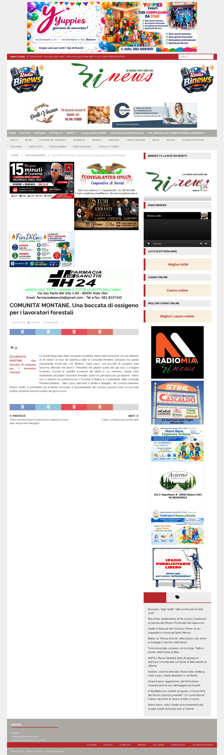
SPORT (71, 133)
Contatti (108, 745)
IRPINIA (155, 140)
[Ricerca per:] (196, 56)
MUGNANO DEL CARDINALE (52, 140)
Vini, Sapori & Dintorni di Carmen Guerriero (175, 133)
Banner (142, 745)
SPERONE (96, 140)
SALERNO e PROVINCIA (193, 140)
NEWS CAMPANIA (57, 147)
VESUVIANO (16, 147)
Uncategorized (50, 322)
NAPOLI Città (35, 147)
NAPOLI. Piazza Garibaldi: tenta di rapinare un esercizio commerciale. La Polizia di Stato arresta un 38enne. (177, 662)
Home (12, 133)
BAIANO (28, 140)
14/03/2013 (18, 322)
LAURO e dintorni (135, 140)
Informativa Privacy (203, 745)
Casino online (178, 290)
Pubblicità (125, 745)
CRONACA (40, 133)
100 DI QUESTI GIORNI (93, 133)
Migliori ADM (178, 264)
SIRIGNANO (113, 140)
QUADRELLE (79, 140)
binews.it (35, 322)
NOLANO (170, 140)
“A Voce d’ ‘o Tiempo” (109, 147)
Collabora (158, 745)
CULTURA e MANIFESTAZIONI (127, 133)
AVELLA (14, 140)
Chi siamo (91, 745)
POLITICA (24, 133)
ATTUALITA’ (56, 133)
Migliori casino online (178, 316)
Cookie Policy (178, 745)
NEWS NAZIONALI (82, 147)
